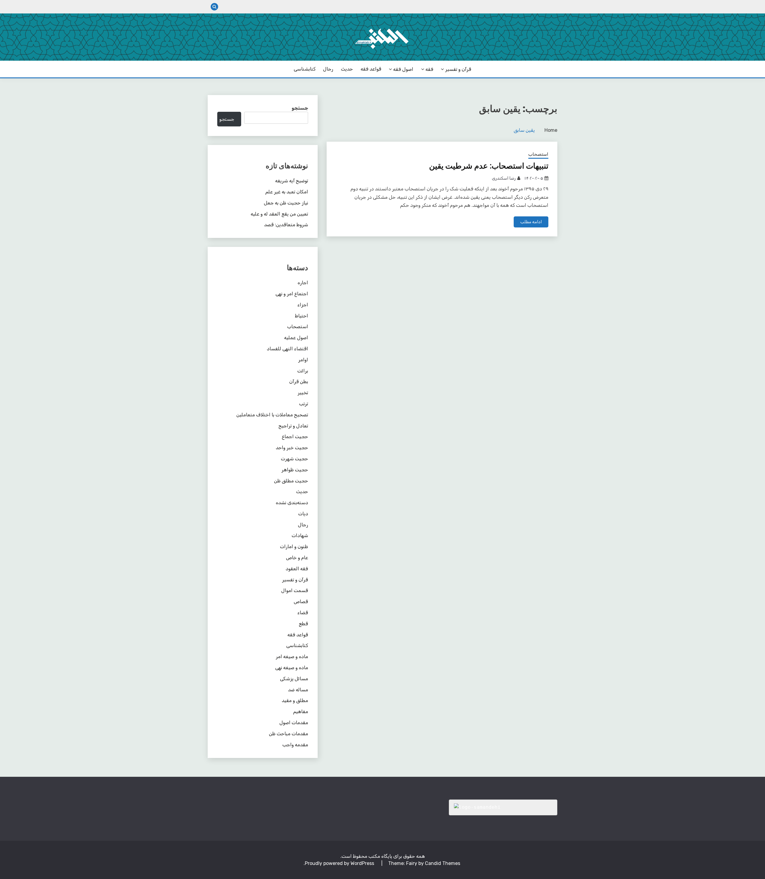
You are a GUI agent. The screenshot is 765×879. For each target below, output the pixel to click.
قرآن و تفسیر (458, 69)
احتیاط (301, 316)
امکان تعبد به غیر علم (286, 192)
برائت (302, 371)
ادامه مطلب (531, 221)
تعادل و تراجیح (293, 426)
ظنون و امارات (294, 546)
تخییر (303, 392)
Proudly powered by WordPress (340, 863)
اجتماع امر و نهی (292, 293)
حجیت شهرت (294, 458)
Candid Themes (442, 863)
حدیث (347, 69)
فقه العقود (297, 568)
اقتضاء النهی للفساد (287, 348)
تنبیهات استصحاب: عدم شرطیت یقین (488, 165)
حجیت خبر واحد (292, 447)
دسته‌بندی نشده (292, 502)
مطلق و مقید (295, 700)
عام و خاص (297, 557)
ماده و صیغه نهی (291, 667)
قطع (303, 623)
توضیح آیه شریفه (291, 181)
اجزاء (302, 305)
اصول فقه (403, 69)
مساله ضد (298, 690)
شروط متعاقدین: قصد (286, 224)
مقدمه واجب (295, 744)
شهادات (300, 535)
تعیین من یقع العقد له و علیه (279, 214)
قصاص (301, 601)
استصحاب (538, 154)
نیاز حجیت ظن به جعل (286, 203)
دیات (303, 513)
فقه (429, 69)
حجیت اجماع (295, 436)
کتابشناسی (305, 69)
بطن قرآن (298, 381)
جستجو (300, 108)
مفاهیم (300, 711)
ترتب (303, 403)
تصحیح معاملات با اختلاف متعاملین (272, 415)
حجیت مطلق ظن (291, 481)
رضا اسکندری (504, 178)
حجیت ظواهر (294, 470)
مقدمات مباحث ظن (288, 733)
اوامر (303, 360)
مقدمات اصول (293, 722)
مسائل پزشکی (294, 678)
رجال (328, 69)
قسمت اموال (294, 590)
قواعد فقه (371, 69)
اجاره (303, 282)
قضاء (302, 612)
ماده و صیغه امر (292, 656)
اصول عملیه (296, 337)
